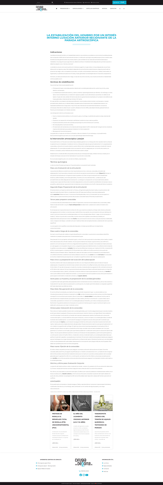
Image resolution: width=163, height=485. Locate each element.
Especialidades (77, 8)
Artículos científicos (92, 8)
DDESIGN (100, 483)
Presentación (64, 8)
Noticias (104, 8)
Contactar (113, 8)
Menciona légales (76, 483)
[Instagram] (83, 475)
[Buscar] (52, 2)
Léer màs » (55, 443)
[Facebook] (80, 475)
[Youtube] (86, 475)
